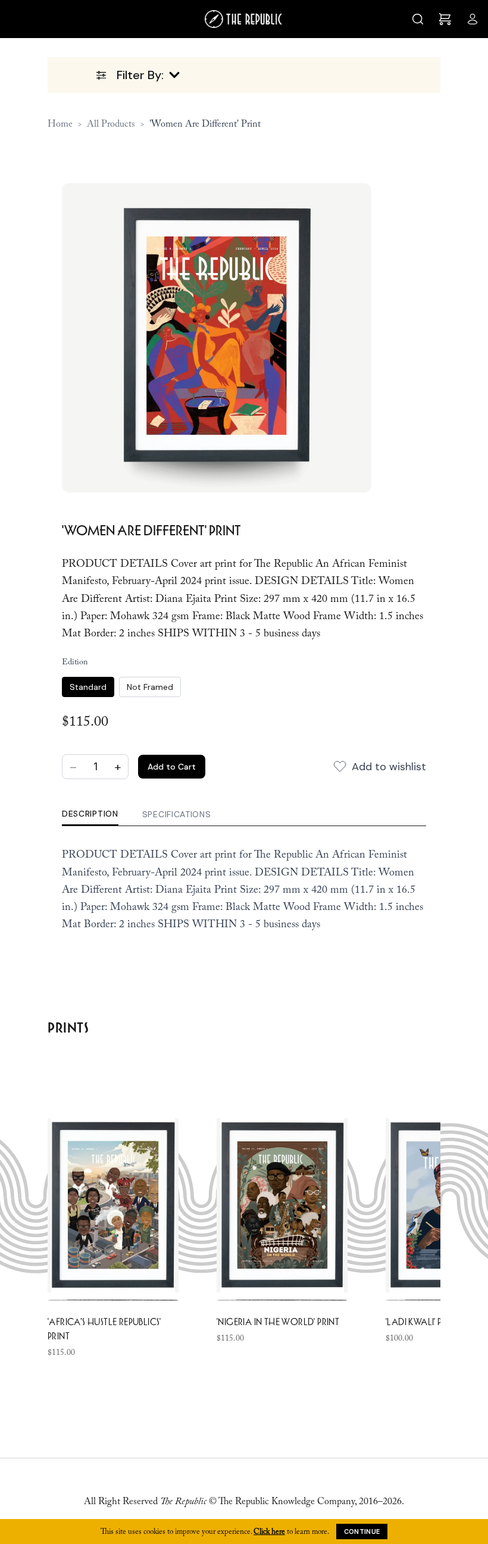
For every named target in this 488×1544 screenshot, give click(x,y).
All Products (111, 123)
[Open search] (418, 19)
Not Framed (150, 687)
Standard (88, 687)
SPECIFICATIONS (176, 814)
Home (60, 123)
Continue (362, 1531)
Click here (269, 1531)
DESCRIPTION (90, 813)
